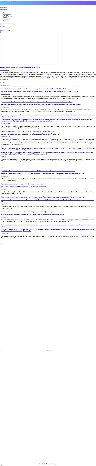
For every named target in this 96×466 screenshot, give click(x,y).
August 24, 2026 (4, 189)
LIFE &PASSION (7, 19)
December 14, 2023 (4, 70)
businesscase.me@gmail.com (9, 1)
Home (4, 12)
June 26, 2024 (4, 156)
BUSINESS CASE (7, 14)
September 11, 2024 (5, 136)
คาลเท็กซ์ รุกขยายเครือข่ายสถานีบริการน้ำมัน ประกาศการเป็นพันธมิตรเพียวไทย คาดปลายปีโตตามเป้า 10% (30, 134)
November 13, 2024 (5, 123)
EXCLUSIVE (6, 15)
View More (2, 82)
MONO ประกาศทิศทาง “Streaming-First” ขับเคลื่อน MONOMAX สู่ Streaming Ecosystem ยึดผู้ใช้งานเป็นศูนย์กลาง (32, 214)
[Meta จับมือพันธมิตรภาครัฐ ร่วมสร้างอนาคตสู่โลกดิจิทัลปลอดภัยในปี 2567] (29, 64)
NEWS (4, 20)
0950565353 (43, 460)
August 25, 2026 (4, 176)
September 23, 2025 (5, 94)
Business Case (41, 463)
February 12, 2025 (5, 107)
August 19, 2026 (4, 233)
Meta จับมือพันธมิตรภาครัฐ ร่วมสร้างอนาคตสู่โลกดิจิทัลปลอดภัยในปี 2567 (20, 67)
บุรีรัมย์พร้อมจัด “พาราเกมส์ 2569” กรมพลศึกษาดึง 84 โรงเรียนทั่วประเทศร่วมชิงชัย (23, 186)
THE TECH (5, 17)
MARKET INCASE (7, 16)
